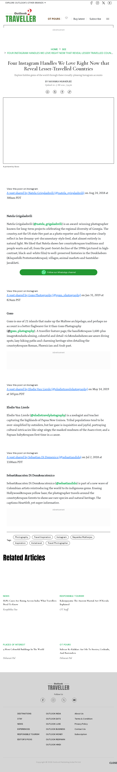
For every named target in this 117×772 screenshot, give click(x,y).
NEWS (20, 724)
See (64, 49)
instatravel (36, 543)
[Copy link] (69, 92)
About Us (79, 713)
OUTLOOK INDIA (53, 713)
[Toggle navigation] (108, 18)
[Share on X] (55, 92)
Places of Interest (14, 644)
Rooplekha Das (10, 609)
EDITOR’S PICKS (24, 739)
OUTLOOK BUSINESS (55, 729)
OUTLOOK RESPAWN (55, 739)
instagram (62, 537)
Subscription (81, 734)
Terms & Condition (83, 718)
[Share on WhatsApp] (47, 92)
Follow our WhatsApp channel (61, 272)
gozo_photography (22, 331)
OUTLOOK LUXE (53, 724)
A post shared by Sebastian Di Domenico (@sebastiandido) (44, 457)
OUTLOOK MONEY (54, 734)
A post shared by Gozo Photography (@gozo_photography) (44, 295)
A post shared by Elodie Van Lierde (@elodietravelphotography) (47, 389)
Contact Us (80, 729)
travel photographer (58, 543)
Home (54, 49)
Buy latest (79, 18)
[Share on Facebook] (62, 92)
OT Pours (54, 18)
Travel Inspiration (42, 537)
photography (21, 537)
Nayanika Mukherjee (60, 81)
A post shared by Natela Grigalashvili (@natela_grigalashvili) (45, 193)
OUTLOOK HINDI (53, 744)
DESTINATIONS (24, 713)
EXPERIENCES (23, 729)
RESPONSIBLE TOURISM (28, 734)
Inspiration (20, 543)
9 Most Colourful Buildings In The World (23, 649)
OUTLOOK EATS (53, 718)
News (6, 596)
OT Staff (64, 609)
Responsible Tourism (72, 596)
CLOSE (113, 763)
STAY (19, 718)
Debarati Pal (9, 658)
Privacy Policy (81, 724)
